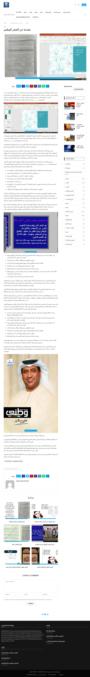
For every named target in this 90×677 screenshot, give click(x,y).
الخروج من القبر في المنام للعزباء (80, 126)
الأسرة (74, 187)
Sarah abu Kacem (22, 481)
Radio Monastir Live (23, 17)
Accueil (18, 12)
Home (5, 23)
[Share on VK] (39, 86)
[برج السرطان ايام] (69, 116)
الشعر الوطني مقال (17, 544)
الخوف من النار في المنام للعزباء (80, 104)
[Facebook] (75, 5)
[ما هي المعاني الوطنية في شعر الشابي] (45, 533)
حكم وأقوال (74, 219)
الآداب (30, 12)
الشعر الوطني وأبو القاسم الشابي (11, 468)
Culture (74, 164)
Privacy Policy (52, 674)
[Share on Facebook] (23, 86)
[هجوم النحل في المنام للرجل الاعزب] (69, 137)
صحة (74, 232)
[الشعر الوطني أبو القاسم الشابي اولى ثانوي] (17, 556)
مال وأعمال (74, 244)
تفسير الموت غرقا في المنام (80, 146)
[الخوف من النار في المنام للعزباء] (69, 105)
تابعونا (84, 4)
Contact (35, 17)
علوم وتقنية (74, 236)
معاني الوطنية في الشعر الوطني (17, 521)
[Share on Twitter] (27, 86)
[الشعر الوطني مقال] (17, 533)
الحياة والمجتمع (74, 195)
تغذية (74, 207)
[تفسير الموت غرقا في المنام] (69, 148)
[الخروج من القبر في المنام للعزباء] (69, 127)
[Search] (85, 14)
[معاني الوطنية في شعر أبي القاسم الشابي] (45, 510)
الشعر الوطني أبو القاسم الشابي (45, 567)
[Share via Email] (47, 86)
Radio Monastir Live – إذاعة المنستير (36, 674)
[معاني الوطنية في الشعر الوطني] (17, 510)
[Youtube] (78, 5)
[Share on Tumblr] (35, 86)
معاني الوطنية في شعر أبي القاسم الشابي (44, 521)
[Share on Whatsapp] (43, 86)
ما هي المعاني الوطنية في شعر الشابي (44, 544)
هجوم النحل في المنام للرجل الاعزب (80, 136)
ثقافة (25, 12)
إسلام (36, 12)
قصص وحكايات (74, 240)
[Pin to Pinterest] (31, 86)
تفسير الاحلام (57, 12)
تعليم (41, 12)
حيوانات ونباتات (66, 12)
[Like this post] (19, 86)
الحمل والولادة (74, 191)
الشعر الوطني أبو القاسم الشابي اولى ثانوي (17, 567)
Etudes (74, 168)
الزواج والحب (48, 12)
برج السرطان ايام (79, 114)
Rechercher (68, 86)
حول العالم (74, 224)
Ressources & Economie (73, 172)
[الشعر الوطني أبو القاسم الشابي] (45, 556)
